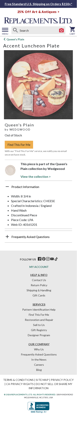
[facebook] (39, 259)
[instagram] (48, 259)
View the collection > (35, 176)
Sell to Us (39, 325)
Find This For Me (18, 144)
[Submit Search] (15, 30)
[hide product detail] (7, 186)
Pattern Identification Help (39, 309)
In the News (38, 359)
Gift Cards (38, 295)
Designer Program (39, 335)
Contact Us (39, 280)
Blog (39, 369)
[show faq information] (7, 236)
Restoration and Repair (39, 319)
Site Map (42, 379)
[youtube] (52, 259)
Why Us (39, 349)
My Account (39, 266)
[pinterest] (43, 259)
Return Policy (39, 285)
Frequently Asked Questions (39, 354)
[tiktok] (56, 259)
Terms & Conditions (18, 379)
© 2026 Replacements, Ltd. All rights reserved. (30, 394)
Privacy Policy (62, 379)
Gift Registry (39, 330)
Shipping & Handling (39, 290)
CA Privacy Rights (20, 384)
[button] (38, 188)
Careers (39, 364)
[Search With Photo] (61, 30)
